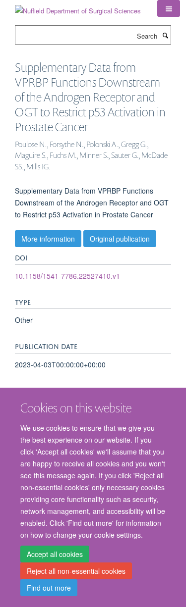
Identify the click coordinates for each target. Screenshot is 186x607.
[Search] (165, 35)
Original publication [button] (120, 239)
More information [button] (48, 239)
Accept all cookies (55, 554)
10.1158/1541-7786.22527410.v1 (67, 276)
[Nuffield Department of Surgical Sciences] (78, 7)
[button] (168, 8)
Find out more (49, 588)
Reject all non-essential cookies (76, 571)
